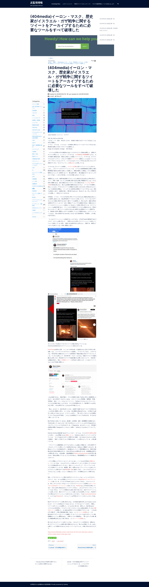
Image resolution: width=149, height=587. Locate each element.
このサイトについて (67, 4)
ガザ (53, 541)
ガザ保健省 (78, 154)
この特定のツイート (65, 360)
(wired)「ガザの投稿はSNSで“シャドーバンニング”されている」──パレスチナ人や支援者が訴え (78, 564)
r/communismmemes (90, 494)
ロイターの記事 (72, 166)
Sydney (66, 584)
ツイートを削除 (82, 512)
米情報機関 (86, 154)
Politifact (78, 485)
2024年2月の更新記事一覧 (107, 40)
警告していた (69, 435)
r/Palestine (59, 496)
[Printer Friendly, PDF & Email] (52, 537)
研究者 (67, 469)
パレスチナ (60, 541)
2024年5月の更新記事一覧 (107, 23)
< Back (51, 58)
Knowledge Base (56, 4)
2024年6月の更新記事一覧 (107, 19)
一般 (71, 469)
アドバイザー (75, 159)
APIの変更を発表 (91, 433)
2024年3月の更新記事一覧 (107, 35)
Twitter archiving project (81, 453)
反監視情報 (36, 2)
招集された (72, 163)
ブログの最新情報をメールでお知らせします (103, 4)
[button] (118, 4)
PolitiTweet (51, 349)
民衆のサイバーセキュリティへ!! (82, 4)
